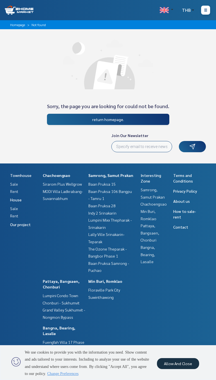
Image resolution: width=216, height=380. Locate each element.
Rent (14, 191)
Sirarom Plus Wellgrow (62, 183)
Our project (20, 224)
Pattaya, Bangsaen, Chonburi (150, 232)
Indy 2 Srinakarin (102, 212)
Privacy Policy (185, 191)
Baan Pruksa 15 (102, 183)
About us (181, 201)
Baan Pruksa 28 (102, 205)
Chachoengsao (56, 175)
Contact (180, 226)
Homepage (17, 24)
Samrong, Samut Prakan (110, 175)
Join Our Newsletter (129, 135)
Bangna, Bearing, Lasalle (148, 254)
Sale (14, 183)
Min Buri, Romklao (105, 281)
